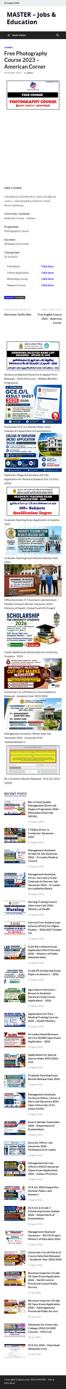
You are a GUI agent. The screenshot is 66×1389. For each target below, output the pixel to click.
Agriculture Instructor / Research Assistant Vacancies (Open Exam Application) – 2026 (42, 995)
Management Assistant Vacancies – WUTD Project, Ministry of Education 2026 (44, 1235)
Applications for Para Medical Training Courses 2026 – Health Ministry (43, 1017)
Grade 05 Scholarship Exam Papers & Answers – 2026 (44, 972)
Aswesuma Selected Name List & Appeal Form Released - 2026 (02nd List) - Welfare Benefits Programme (30, 378)
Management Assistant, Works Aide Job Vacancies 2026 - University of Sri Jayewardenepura (27, 737)
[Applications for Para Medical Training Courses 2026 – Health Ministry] (14, 1014)
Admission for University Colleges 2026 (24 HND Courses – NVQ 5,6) (43, 1328)
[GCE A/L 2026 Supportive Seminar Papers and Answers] (14, 1187)
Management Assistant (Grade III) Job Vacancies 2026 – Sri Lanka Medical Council (43, 855)
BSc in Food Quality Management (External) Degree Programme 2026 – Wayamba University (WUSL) (44, 809)
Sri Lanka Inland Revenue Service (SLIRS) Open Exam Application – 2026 (44, 1037)
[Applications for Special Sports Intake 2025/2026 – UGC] (14, 1055)
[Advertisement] (33, 150)
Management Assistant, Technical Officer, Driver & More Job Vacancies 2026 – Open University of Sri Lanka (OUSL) (44, 1101)
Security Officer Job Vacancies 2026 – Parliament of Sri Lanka (42, 1146)
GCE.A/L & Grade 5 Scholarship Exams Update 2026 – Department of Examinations (44, 1213)
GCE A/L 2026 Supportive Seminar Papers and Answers (43, 1190)
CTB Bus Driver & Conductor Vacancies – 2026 (42, 833)
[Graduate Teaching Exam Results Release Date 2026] (14, 1075)
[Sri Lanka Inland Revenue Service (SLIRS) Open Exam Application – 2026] (14, 1034)
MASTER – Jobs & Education (31, 18)
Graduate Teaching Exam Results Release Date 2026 (44, 1077)
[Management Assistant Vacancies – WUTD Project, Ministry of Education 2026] (14, 1232)
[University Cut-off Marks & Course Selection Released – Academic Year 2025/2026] (14, 1252)
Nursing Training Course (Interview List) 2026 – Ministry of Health (42, 905)
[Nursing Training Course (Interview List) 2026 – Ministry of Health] (14, 902)
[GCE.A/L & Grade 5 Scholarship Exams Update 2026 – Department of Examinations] (14, 1208)
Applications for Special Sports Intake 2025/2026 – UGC (44, 1058)
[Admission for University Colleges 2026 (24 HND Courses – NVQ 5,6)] (14, 1324)
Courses (8, 47)
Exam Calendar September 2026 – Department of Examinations (44, 1125)
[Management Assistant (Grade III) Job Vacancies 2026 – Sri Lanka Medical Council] (14, 850)
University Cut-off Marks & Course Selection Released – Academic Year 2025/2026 (45, 1256)
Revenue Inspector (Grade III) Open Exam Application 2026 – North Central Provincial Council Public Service (44, 1280)
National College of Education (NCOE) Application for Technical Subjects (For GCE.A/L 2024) (31, 479)
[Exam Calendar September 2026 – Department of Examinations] (14, 1122)
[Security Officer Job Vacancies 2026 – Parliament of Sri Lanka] (14, 1142)
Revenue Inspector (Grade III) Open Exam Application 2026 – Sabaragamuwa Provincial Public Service (44, 1306)
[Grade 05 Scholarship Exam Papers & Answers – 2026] (14, 970)
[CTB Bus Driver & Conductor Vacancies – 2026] (14, 830)
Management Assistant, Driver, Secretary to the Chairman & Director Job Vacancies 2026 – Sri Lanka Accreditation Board (44, 881)
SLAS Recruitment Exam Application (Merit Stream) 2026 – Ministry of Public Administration (44, 952)
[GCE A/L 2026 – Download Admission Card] (14, 1345)
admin (30, 72)
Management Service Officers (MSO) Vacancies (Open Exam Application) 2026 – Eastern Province (43, 1168)
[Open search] (57, 35)
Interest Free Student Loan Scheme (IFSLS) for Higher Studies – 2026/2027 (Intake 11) (45, 928)
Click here (47, 272)
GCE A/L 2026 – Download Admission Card (44, 1346)
